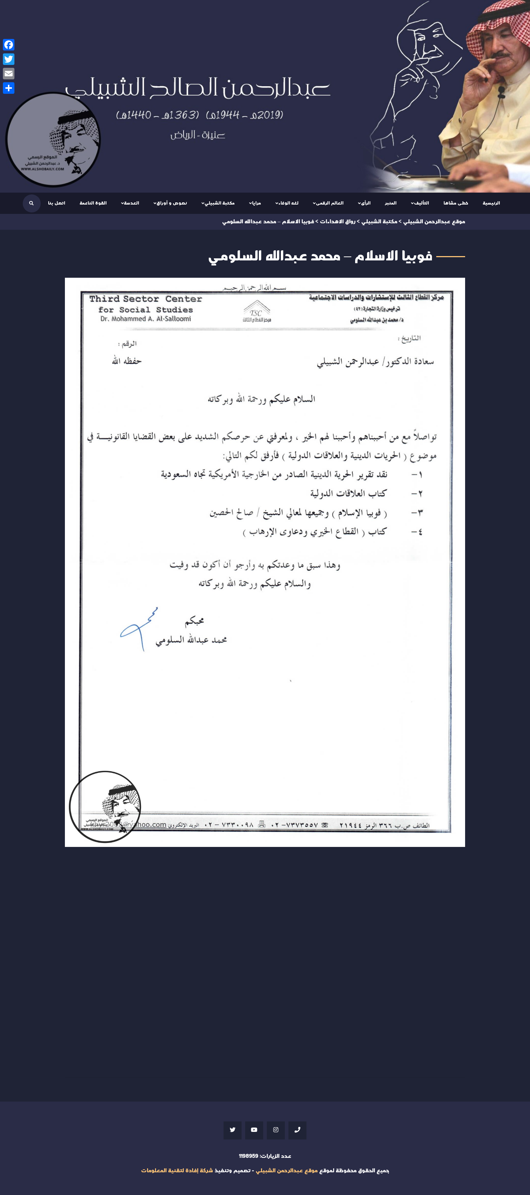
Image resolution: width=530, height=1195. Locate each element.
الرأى (366, 203)
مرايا (256, 203)
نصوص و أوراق (171, 203)
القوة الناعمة (93, 203)
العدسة (131, 203)
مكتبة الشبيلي (219, 203)
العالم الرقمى (330, 203)
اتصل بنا (56, 203)
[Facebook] (8, 45)
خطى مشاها (455, 203)
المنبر (391, 203)
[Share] (8, 88)
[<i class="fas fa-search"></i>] (31, 203)
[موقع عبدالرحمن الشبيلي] (265, 96)
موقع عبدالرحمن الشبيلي (287, 1170)
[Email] (8, 73)
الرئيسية (491, 203)
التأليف (421, 203)
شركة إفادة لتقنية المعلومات (177, 1170)
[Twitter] (8, 59)
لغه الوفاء (288, 203)
